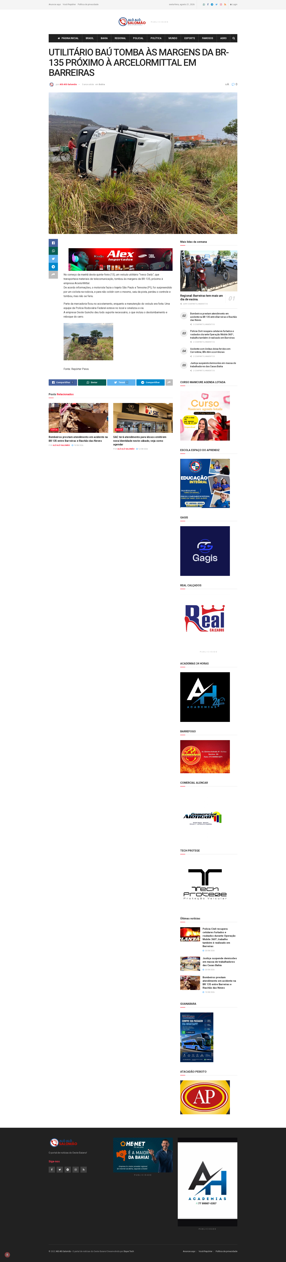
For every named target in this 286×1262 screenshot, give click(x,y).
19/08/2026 (78, 445)
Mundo (172, 38)
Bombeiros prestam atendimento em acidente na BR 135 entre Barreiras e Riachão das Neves (213, 316)
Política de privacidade (88, 4)
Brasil (90, 38)
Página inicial (70, 38)
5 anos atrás (88, 84)
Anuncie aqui (55, 4)
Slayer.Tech (128, 1251)
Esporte (189, 38)
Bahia (104, 38)
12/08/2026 (143, 449)
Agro (223, 38)
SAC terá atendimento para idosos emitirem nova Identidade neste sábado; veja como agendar (139, 440)
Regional (120, 38)
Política (156, 38)
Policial (138, 38)
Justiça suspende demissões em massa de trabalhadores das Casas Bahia (220, 962)
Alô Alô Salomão (68, 84)
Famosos (207, 38)
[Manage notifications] (7, 1254)
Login (234, 4)
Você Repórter (69, 4)
